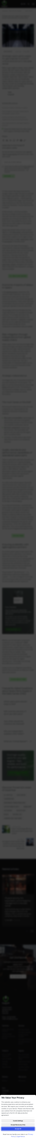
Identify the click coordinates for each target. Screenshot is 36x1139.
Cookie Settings (18, 1121)
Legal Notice (21, 1136)
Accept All (18, 1129)
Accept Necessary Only (18, 1125)
